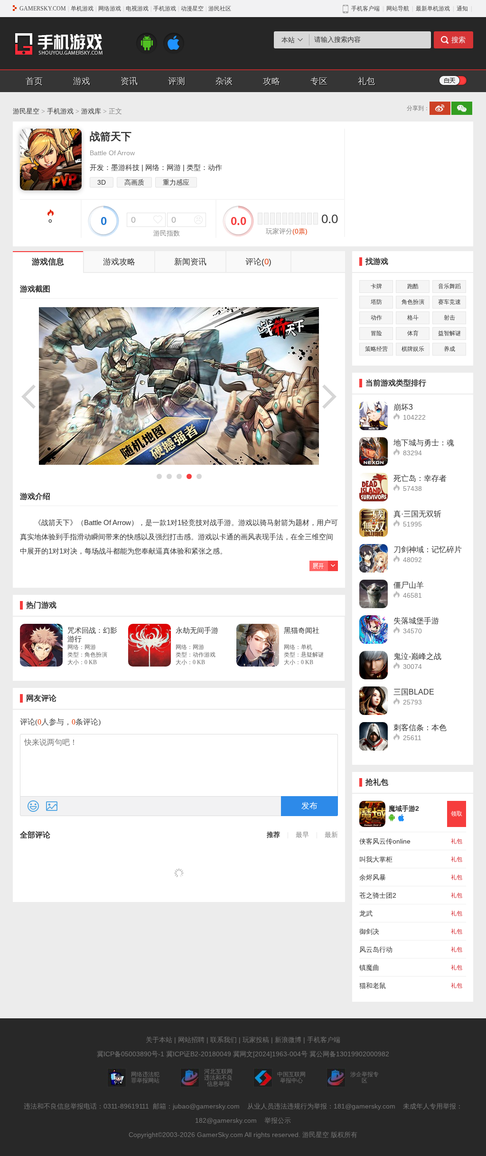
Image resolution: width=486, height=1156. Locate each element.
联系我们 (223, 1039)
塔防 (376, 302)
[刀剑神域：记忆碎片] (373, 558)
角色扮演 (413, 302)
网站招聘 (191, 1039)
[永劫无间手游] (149, 645)
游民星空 (26, 111)
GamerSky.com (220, 1134)
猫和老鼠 (372, 985)
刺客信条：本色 (420, 728)
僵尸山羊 (408, 585)
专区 (318, 81)
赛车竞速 (449, 302)
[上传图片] (51, 806)
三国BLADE (413, 692)
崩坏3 (403, 407)
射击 (449, 317)
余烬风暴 (372, 877)
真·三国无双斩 (417, 514)
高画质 (134, 182)
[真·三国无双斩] (373, 522)
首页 (34, 81)
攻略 (271, 81)
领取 (456, 813)
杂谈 (224, 81)
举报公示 (277, 1120)
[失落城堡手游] (373, 629)
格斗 (413, 317)
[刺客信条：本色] (373, 736)
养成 (449, 349)
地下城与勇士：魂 (423, 443)
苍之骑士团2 (377, 895)
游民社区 (219, 8)
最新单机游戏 (433, 8)
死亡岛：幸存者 (420, 478)
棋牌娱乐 (413, 349)
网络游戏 (109, 8)
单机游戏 (82, 8)
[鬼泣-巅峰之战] (373, 665)
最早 (302, 834)
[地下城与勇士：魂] (373, 451)
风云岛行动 (376, 949)
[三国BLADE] (373, 700)
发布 (309, 805)
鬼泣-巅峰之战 (417, 656)
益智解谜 (449, 333)
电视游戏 (137, 8)
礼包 (366, 81)
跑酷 (413, 286)
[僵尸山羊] (373, 594)
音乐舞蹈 (449, 286)
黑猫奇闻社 (301, 630)
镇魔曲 (369, 967)
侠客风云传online (385, 841)
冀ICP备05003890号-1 (130, 1054)
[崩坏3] (373, 416)
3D (101, 182)
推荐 (273, 834)
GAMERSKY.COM (42, 8)
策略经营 (376, 349)
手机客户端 (323, 1039)
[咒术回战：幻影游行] (41, 645)
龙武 (366, 913)
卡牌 (376, 286)
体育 (413, 333)
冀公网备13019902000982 (349, 1054)
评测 (176, 81)
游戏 (81, 81)
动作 (376, 317)
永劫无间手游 (197, 630)
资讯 (129, 81)
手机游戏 (164, 8)
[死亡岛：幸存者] (373, 487)
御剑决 (369, 931)
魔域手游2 (404, 808)
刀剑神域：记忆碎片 (427, 549)
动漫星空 (192, 8)
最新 (331, 834)
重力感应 (176, 182)
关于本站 (159, 1039)
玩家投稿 (256, 1039)
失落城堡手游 (416, 621)
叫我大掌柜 (376, 859)
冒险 (376, 333)
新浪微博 (288, 1039)
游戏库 (91, 111)
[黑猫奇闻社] (257, 645)
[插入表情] (33, 806)
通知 (462, 8)
